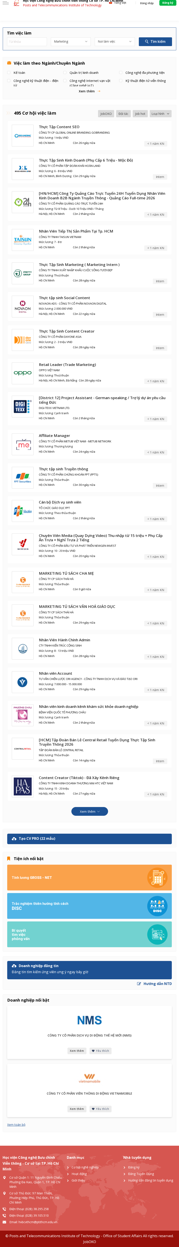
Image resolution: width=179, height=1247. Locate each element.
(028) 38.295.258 (37, 1209)
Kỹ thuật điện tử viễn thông (146, 80)
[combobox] (71, 41)
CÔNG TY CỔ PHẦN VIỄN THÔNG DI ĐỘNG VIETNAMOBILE (89, 1093)
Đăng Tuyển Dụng (141, 1174)
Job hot (140, 114)
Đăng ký (133, 1167)
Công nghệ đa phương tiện (145, 72)
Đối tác (123, 114)
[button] (89, 91)
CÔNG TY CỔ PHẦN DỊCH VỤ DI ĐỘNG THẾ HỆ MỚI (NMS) (89, 1035)
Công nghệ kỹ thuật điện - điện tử (36, 83)
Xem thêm (77, 1051)
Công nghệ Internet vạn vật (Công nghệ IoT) (90, 83)
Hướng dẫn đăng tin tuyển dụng (150, 1180)
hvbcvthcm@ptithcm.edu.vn (38, 1222)
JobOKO (106, 114)
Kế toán (19, 72)
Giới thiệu (78, 1180)
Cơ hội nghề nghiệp (85, 1167)
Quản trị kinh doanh (84, 72)
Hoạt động (79, 1174)
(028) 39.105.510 (37, 1215)
